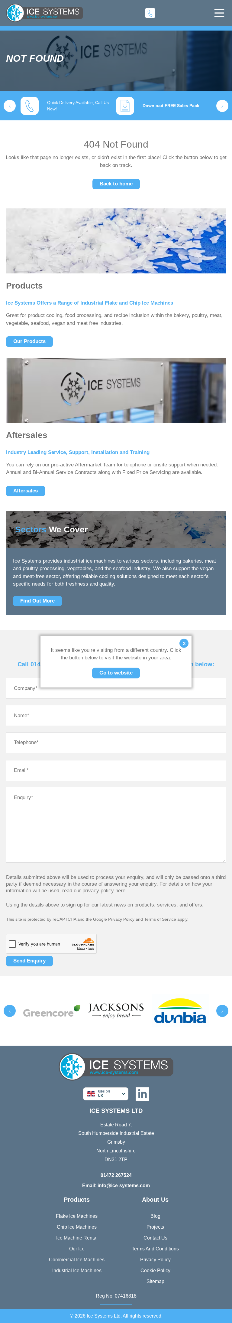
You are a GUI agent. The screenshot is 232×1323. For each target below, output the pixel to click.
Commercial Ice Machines (77, 1259)
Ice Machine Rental (77, 1237)
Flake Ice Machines (77, 1216)
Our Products (29, 341)
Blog (155, 1216)
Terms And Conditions (155, 1248)
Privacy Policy (121, 919)
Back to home (116, 184)
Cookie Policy (155, 1270)
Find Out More (37, 601)
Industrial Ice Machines (77, 1270)
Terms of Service (160, 919)
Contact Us (155, 1237)
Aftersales (25, 491)
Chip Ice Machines (77, 1227)
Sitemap (155, 1281)
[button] (10, 106)
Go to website (116, 672)
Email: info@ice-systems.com (116, 1185)
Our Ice (77, 1248)
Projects (155, 1227)
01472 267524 (116, 1175)
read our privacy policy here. (94, 890)
